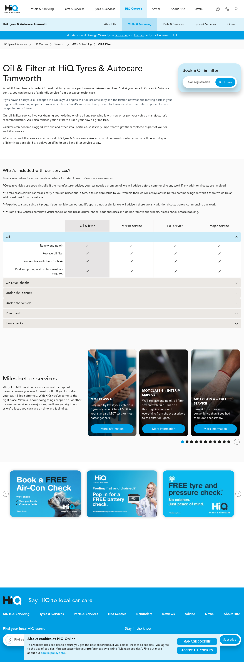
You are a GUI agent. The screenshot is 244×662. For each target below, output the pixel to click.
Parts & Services (173, 24)
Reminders (144, 614)
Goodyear (121, 35)
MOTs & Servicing (139, 24)
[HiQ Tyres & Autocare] (11, 9)
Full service (175, 226)
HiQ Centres (117, 614)
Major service (219, 226)
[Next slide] (237, 442)
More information (112, 428)
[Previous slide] (6, 494)
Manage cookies (197, 641)
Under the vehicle (18, 303)
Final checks (14, 323)
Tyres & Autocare (15, 44)
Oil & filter (87, 226)
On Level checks (17, 283)
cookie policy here (53, 653)
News (209, 614)
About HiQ (231, 614)
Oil (8, 237)
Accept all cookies (197, 650)
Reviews (168, 614)
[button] (182, 441)
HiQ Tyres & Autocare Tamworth (25, 24)
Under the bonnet (19, 293)
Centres (41, 44)
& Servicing (82, 44)
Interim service (131, 226)
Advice (190, 614)
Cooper (139, 35)
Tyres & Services (205, 24)
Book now (225, 82)
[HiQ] (16, 600)
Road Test (13, 313)
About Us (110, 24)
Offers (231, 24)
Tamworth (59, 44)
